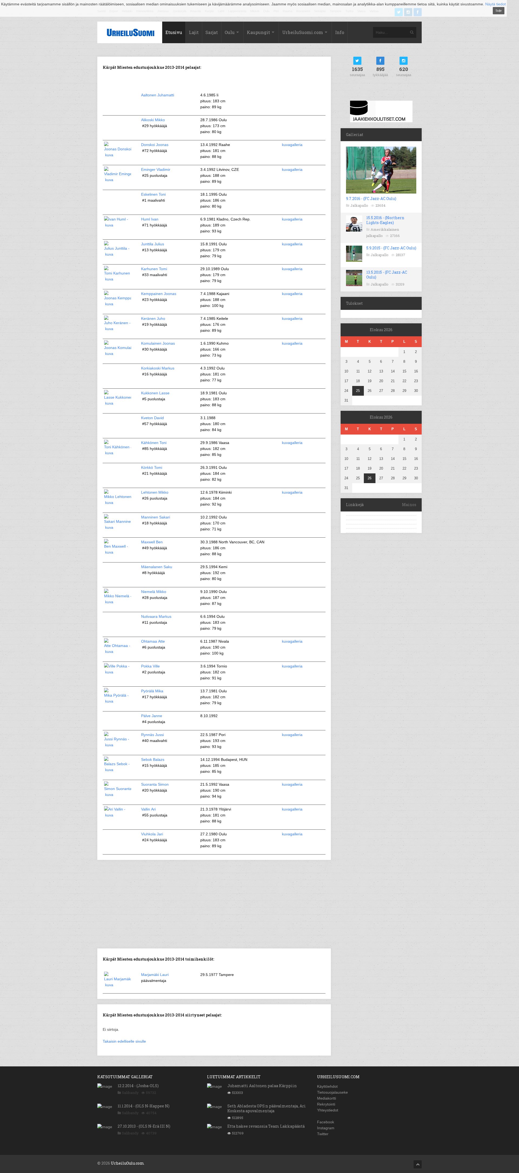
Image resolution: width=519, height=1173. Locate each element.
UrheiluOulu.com (127, 1163)
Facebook (325, 1122)
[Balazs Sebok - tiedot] (117, 770)
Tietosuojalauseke (332, 1092)
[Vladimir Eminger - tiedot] (117, 180)
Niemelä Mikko (153, 591)
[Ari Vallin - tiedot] (117, 815)
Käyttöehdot (327, 1086)
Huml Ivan (149, 219)
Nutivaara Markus (156, 616)
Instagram (325, 1128)
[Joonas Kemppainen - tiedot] (117, 304)
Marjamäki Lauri (155, 974)
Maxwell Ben (152, 542)
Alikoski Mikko (153, 120)
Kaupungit (258, 32)
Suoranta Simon (155, 784)
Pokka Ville (150, 666)
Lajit (194, 32)
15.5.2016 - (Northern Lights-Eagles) (385, 220)
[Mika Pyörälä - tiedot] (117, 701)
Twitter (322, 1134)
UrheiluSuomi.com (302, 32)
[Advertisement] (214, 903)
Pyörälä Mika (152, 691)
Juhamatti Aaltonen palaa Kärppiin (262, 1085)
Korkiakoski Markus (157, 368)
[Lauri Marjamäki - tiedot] (117, 985)
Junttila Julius (152, 244)
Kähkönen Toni (154, 442)
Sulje (498, 10)
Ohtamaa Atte (153, 641)
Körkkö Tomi (151, 467)
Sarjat (211, 32)
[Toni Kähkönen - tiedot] (117, 453)
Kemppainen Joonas (158, 293)
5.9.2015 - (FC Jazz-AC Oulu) (391, 247)
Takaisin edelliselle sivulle (124, 1041)
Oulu (230, 32)
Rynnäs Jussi (152, 735)
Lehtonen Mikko (154, 492)
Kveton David (152, 418)
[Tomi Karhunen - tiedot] (117, 279)
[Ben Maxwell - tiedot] (117, 552)
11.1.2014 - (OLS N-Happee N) (143, 1105)
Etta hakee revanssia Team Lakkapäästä (266, 1126)
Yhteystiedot (327, 1110)
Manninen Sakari (155, 517)
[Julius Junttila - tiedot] (117, 254)
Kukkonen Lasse (155, 393)
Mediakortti (326, 1098)
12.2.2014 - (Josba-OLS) (138, 1085)
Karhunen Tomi (154, 269)
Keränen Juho (153, 318)
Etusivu (173, 32)
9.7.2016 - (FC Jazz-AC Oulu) (371, 198)
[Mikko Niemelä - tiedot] (117, 602)
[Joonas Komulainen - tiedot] (117, 353)
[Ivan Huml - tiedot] (117, 225)
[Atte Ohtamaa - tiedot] (117, 651)
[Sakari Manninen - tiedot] (117, 527)
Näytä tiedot (495, 4)
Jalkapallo (359, 205)
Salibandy (130, 1092)
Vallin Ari (148, 809)
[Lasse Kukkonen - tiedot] (117, 403)
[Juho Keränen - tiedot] (117, 329)
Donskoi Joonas (154, 145)
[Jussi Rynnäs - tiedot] (117, 745)
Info (339, 32)
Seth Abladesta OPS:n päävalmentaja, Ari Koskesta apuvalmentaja (266, 1108)
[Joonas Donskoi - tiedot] (117, 155)
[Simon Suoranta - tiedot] (117, 794)
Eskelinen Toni (153, 194)
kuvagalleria (292, 145)
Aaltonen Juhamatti (157, 95)
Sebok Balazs (152, 759)
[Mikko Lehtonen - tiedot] (117, 502)
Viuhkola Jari (152, 834)
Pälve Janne (151, 716)
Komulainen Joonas (158, 343)
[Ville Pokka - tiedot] (117, 672)
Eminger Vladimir (155, 169)
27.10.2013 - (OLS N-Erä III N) (144, 1126)
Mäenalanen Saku (156, 567)
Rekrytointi (326, 1104)
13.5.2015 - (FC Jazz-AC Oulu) (386, 275)
